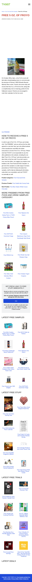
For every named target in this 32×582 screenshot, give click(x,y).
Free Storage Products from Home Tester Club (23, 448)
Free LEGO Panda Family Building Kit (8, 467)
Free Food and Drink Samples (11, 11)
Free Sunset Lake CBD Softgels (8, 386)
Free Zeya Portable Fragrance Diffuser (8, 453)
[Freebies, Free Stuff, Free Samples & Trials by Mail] (6, 5)
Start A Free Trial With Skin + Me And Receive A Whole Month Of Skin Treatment (23, 554)
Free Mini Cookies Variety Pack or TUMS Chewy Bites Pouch (8, 215)
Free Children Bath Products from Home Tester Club (8, 369)
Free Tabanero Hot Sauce (23, 351)
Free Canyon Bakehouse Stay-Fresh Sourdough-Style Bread (23, 236)
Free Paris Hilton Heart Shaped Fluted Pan (23, 407)
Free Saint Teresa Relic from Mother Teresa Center (23, 471)
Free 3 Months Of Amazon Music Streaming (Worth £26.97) (24, 534)
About (20, 578)
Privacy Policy (15, 578)
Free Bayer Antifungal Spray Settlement (8, 351)
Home (3, 11)
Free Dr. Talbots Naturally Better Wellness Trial (23, 515)
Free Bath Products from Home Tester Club (23, 368)
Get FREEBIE (6, 132)
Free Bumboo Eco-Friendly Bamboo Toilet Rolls (8, 533)
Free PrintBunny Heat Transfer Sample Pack (8, 497)
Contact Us (26, 578)
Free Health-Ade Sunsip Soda (21, 183)
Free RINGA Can (8, 255)
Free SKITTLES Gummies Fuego (23, 386)
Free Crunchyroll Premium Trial (23, 489)
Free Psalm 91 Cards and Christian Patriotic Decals (23, 436)
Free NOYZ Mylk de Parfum (23, 332)
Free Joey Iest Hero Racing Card (8, 414)
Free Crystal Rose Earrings (8, 552)
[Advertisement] (16, 39)
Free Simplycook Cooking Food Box (8, 514)
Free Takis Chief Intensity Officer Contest (8, 276)
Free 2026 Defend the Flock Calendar (8, 428)
